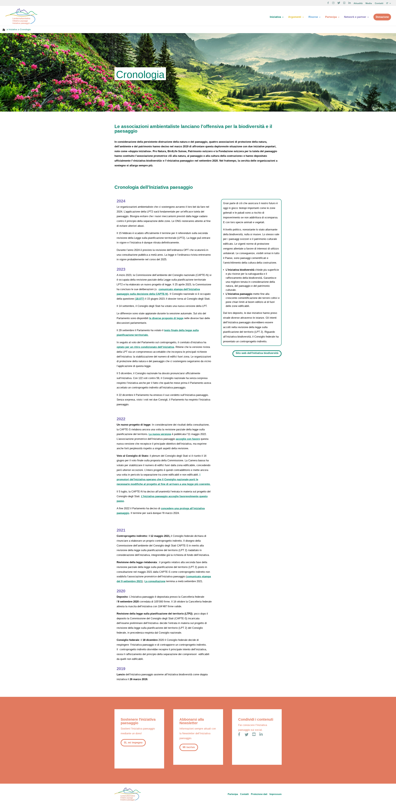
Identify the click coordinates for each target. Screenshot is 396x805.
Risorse (313, 17)
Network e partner (355, 17)
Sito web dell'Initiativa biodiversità (257, 353)
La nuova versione (160, 434)
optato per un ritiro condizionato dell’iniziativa (145, 347)
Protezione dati (259, 794)
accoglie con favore (188, 438)
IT (387, 3)
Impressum (275, 794)
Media (369, 3)
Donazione (382, 16)
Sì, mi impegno (133, 742)
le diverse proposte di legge (166, 318)
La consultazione (154, 581)
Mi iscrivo (189, 747)
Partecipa (331, 17)
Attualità (358, 3)
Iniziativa (275, 17)
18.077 (139, 298)
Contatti (379, 3)
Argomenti (294, 17)
